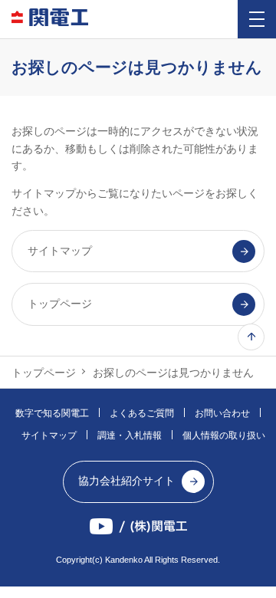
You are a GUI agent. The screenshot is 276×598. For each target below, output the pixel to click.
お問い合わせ (222, 413)
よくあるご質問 (142, 413)
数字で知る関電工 (52, 413)
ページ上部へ (251, 337)
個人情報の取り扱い (223, 435)
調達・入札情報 (129, 435)
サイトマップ (49, 435)
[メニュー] (257, 19)
